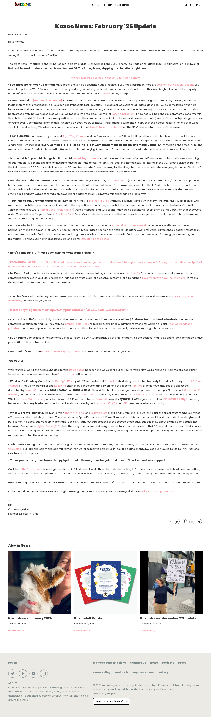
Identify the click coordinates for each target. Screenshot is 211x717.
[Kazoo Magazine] (23, 4)
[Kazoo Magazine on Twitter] (13, 673)
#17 (102, 399)
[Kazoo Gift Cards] (105, 582)
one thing (106, 93)
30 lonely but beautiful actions (175, 84)
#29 (31, 390)
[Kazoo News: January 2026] (39, 582)
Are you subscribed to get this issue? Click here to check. (105, 77)
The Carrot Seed (99, 200)
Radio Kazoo (77, 370)
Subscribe (123, 5)
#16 (125, 403)
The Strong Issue (32, 469)
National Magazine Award (128, 225)
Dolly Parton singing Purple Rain (60, 351)
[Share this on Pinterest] (191, 521)
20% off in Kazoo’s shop (95, 239)
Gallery (163, 672)
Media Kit (121, 672)
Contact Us (138, 663)
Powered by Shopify (104, 693)
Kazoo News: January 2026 (30, 618)
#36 (140, 394)
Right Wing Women (74, 136)
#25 (155, 394)
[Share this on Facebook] (184, 521)
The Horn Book (65, 214)
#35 (104, 403)
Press (182, 663)
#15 (110, 381)
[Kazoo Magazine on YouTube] (34, 673)
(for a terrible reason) (47, 100)
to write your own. (89, 266)
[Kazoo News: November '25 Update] (171, 582)
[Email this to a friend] (199, 521)
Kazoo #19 (133, 273)
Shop (108, 5)
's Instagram (123, 113)
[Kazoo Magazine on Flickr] (51, 673)
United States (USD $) (109, 701)
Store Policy (101, 672)
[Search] (192, 5)
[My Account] (186, 5)
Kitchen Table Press (77, 324)
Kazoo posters (66, 374)
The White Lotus (75, 413)
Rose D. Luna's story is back (106, 127)
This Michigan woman (86, 158)
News (154, 663)
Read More (15, 630)
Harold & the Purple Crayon (56, 209)
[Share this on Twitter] (177, 521)
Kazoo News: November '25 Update (168, 618)
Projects (168, 663)
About (97, 5)
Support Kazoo (143, 672)
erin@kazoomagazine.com (158, 491)
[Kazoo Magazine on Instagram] (45, 673)
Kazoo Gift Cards (88, 618)
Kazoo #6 (60, 385)
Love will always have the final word (163, 278)
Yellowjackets (99, 413)
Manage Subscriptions (109, 663)
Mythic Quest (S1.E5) (49, 426)
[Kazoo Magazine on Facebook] (24, 673)
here (75, 266)
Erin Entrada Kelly (173, 399)
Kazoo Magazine (111, 685)
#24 (114, 403)
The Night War (63, 381)
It (121, 93)
